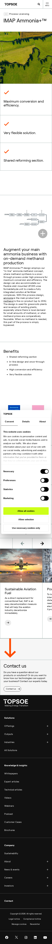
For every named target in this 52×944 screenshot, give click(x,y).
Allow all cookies (26, 511)
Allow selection (26, 519)
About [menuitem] (7, 861)
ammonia (8, 298)
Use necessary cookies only (26, 528)
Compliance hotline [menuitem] (32, 919)
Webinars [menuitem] (9, 806)
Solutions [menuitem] (9, 718)
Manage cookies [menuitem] (19, 924)
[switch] (44, 480)
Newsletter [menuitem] (35, 924)
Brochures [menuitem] (9, 830)
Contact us (11, 689)
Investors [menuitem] (9, 886)
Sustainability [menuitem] (11, 853)
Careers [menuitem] (8, 878)
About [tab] (42, 421)
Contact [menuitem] (8, 901)
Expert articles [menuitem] (11, 782)
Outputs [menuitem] (8, 734)
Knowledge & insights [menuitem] (15, 765)
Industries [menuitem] (9, 742)
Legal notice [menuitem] (14, 919)
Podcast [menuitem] (8, 814)
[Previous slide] (22, 543)
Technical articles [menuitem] (13, 790)
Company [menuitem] (9, 845)
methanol (8, 301)
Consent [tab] (9, 421)
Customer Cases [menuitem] (13, 822)
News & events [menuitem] (11, 869)
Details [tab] (26, 421)
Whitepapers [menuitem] (11, 773)
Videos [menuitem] (7, 798)
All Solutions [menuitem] (10, 750)
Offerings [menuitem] (9, 726)
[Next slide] (42, 543)
